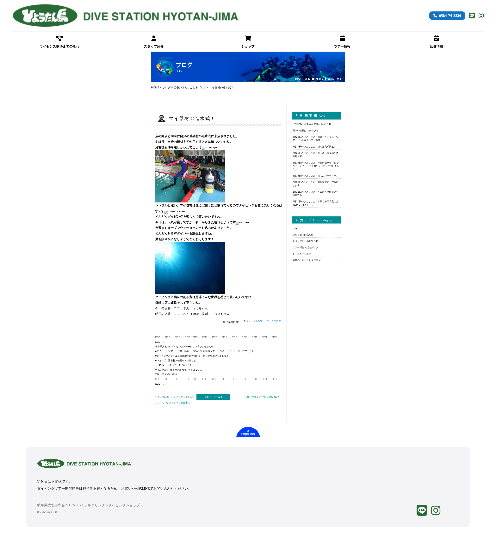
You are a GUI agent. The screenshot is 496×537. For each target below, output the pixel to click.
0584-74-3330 (450, 15)
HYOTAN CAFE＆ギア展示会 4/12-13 (312, 124)
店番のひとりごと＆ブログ (190, 87)
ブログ (166, 87)
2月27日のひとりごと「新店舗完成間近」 (314, 146)
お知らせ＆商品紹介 (303, 234)
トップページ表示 (302, 254)
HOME (155, 87)
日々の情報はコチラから (305, 130)
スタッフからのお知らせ (305, 241)
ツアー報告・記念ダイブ (305, 247)
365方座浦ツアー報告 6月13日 (261, 396)
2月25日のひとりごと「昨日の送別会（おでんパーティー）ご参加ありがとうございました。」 (316, 166)
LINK (295, 228)
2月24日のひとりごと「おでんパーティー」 (315, 175)
